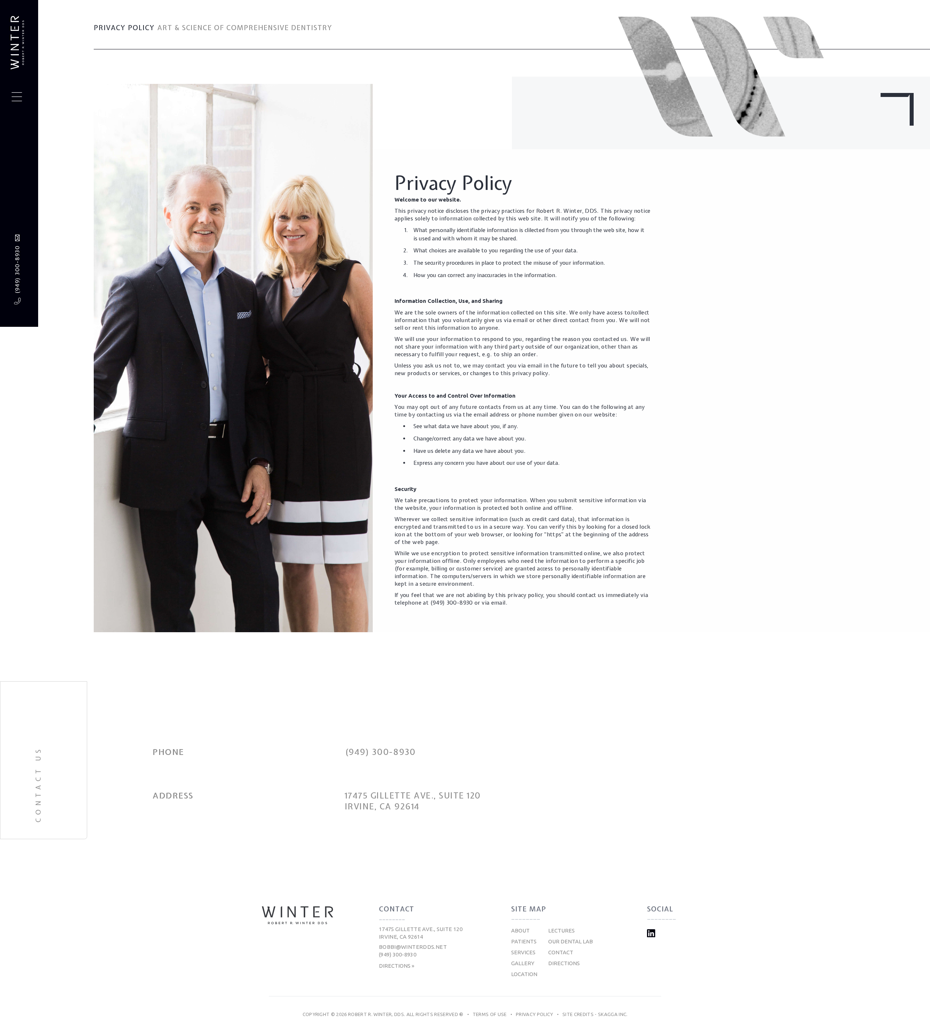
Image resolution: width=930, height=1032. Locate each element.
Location (524, 974)
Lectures (561, 930)
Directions (564, 963)
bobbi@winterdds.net (413, 947)
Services (523, 952)
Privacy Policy (534, 1014)
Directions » (396, 966)
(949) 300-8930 (17, 269)
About (520, 930)
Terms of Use (490, 1014)
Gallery (522, 963)
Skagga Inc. (613, 1014)
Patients (524, 941)
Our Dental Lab (570, 941)
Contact (560, 952)
